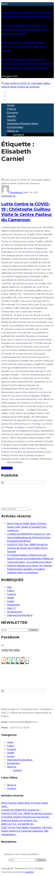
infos (9, 587)
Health (11, 116)
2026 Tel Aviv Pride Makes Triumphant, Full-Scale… (27, 827)
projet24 (29, 872)
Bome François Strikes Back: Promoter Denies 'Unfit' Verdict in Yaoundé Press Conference (26, 527)
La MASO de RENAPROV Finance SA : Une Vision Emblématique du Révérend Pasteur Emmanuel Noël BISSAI (25, 29)
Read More (7, 468)
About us (12, 130)
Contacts (18, 134)
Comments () (8, 196)
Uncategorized (14, 611)
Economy (12, 112)
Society (11, 119)
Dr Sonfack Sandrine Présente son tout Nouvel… (25, 816)
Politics (11, 108)
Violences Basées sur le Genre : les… (19, 820)
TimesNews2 (16, 192)
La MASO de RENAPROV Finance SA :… (21, 809)
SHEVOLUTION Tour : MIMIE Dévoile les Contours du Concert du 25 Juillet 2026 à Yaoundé (24, 46)
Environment (15, 127)
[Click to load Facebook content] (2, 645)
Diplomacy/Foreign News (22, 123)
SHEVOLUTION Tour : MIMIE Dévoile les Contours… (27, 813)
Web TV (11, 608)
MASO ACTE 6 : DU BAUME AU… (18, 824)
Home (10, 105)
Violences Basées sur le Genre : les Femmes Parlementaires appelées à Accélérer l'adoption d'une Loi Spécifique (29, 569)
